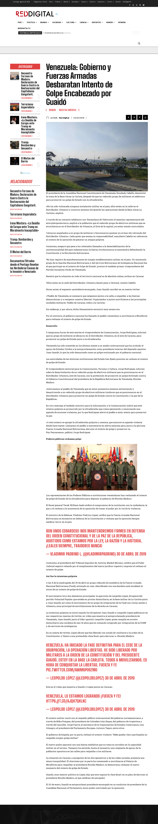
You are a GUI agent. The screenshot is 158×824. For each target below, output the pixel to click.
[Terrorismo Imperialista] (14, 107)
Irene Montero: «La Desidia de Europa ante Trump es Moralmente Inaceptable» (29, 125)
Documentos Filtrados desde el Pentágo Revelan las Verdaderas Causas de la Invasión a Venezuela (24, 266)
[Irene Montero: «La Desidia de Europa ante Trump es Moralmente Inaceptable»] (14, 120)
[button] (57, 14)
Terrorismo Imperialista (27, 106)
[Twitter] (136, 5)
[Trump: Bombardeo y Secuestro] (14, 145)
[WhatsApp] (145, 117)
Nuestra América (67, 110)
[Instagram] (133, 5)
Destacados (26, 98)
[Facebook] (129, 5)
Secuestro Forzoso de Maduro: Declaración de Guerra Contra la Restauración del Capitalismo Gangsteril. (30, 84)
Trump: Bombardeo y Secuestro (28, 145)
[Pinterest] (139, 117)
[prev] (134, 32)
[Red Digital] (48, 117)
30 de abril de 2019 (131, 554)
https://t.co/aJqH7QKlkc (66, 701)
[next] (138, 32)
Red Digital (64, 118)
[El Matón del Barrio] (14, 161)
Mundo (52, 110)
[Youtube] (143, 5)
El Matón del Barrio (53, 33)
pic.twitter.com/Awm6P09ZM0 (71, 670)
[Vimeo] (140, 5)
